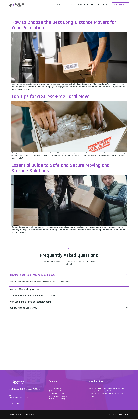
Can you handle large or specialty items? (31, 302)
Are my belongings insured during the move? (33, 295)
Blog (93, 4)
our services (80, 4)
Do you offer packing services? (26, 289)
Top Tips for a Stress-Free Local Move (50, 96)
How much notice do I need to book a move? (32, 275)
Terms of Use (111, 414)
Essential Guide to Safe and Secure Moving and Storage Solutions (60, 168)
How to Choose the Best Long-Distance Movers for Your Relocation (63, 25)
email (10, 395)
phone (10, 401)
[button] (69, 275)
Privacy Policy (124, 414)
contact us (103, 4)
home (59, 4)
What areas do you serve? (23, 308)
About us (68, 4)
